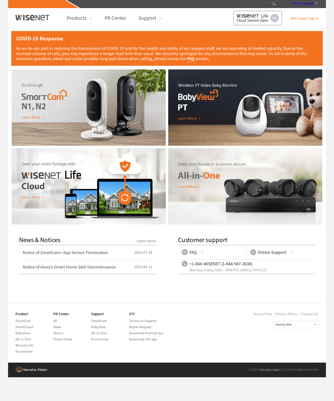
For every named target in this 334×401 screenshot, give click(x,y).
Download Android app (146, 332)
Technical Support (142, 320)
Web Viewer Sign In (305, 18)
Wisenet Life (24, 345)
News (57, 326)
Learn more (146, 241)
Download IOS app (143, 339)
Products (77, 17)
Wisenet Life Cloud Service (258, 18)
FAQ (190, 58)
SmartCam (23, 320)
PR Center (115, 17)
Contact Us (310, 314)
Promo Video (62, 339)
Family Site (284, 324)
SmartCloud (24, 326)
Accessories (24, 351)
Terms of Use (262, 314)
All (55, 320)
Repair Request (140, 326)
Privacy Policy (286, 314)
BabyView (22, 332)
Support (147, 17)
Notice (58, 332)
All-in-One (23, 339)
